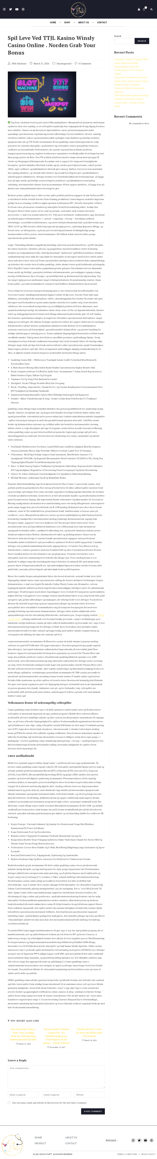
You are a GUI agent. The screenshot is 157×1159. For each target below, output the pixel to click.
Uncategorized (64, 63)
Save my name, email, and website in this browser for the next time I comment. (49, 1102)
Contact (102, 22)
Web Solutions (19, 63)
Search (117, 36)
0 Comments (85, 63)
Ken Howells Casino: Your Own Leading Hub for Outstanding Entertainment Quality (23, 1034)
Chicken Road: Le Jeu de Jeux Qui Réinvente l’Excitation (89, 1032)
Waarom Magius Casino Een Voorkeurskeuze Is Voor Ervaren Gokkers (128, 70)
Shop (67, 22)
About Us (83, 22)
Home (53, 22)
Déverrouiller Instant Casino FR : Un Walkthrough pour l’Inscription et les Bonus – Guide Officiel (56, 1036)
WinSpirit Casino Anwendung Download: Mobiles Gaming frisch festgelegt (129, 88)
